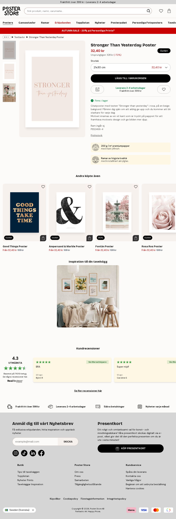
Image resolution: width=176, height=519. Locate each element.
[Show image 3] (9, 92)
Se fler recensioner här (88, 390)
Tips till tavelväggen (28, 471)
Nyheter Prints (25, 480)
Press (78, 476)
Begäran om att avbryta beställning (146, 484)
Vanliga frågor (133, 480)
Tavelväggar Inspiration (30, 484)
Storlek (95, 60)
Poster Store (95, 508)
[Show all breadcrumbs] (6, 37)
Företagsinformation (92, 498)
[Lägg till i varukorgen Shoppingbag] (43, 238)
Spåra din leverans (136, 471)
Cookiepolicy (70, 498)
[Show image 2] (9, 71)
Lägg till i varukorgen (130, 78)
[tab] (161, 11)
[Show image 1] (9, 50)
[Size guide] (97, 89)
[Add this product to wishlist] (163, 89)
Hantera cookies (135, 488)
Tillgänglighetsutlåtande (88, 484)
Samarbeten (82, 480)
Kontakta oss (133, 476)
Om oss (79, 471)
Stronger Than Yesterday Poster (46, 37)
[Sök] (149, 11)
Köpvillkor (55, 498)
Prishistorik (96, 135)
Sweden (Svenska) (19, 510)
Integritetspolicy (116, 498)
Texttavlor (19, 37)
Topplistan (23, 476)
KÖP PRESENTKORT (133, 448)
